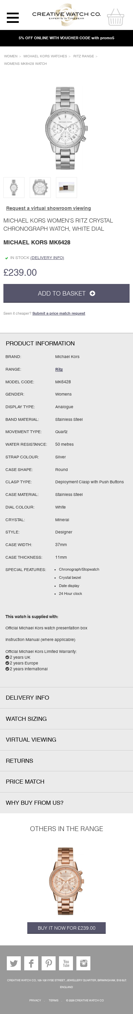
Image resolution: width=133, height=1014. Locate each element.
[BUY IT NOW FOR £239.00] (66, 881)
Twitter (14, 963)
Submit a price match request (58, 313)
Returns (19, 761)
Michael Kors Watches (45, 56)
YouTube (66, 963)
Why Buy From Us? (34, 803)
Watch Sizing (26, 719)
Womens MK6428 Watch (25, 64)
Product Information (40, 343)
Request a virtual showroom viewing (48, 208)
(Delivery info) (47, 257)
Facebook (31, 963)
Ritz (59, 369)
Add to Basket (62, 293)
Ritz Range (83, 56)
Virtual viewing (31, 740)
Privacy (35, 1000)
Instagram (83, 963)
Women (10, 56)
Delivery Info (27, 698)
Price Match (25, 782)
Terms (53, 1000)
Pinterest (49, 963)
